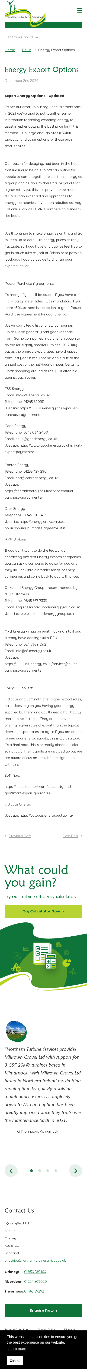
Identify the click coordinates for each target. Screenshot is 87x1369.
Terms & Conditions (17, 1329)
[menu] (79, 10)
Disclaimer (70, 1329)
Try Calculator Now (41, 911)
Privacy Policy (46, 1329)
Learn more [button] (16, 1349)
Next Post (70, 836)
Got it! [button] (15, 1360)
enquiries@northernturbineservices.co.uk (35, 1260)
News (26, 50)
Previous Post (20, 836)
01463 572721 (34, 1291)
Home (10, 50)
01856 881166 (35, 1272)
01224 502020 (35, 1282)
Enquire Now (41, 1310)
